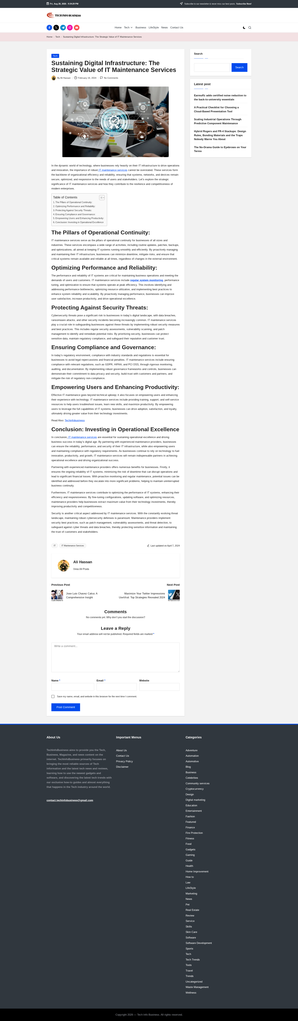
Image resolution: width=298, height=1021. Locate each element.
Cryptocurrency (195, 788)
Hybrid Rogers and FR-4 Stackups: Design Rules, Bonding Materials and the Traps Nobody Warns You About (220, 135)
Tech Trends (193, 959)
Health (189, 865)
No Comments (111, 78)
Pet (188, 904)
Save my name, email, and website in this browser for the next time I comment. (97, 696)
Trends (190, 976)
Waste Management (197, 987)
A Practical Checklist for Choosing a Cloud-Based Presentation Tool (216, 109)
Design (190, 794)
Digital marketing (195, 799)
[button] (81, 569)
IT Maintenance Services (72, 545)
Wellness (191, 992)
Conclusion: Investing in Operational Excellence (79, 222)
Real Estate (192, 910)
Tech (57, 37)
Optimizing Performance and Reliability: (75, 206)
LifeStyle (191, 888)
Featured (191, 821)
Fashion (190, 816)
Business (191, 772)
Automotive (192, 761)
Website (144, 680)
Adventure (191, 750)
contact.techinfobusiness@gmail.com (70, 800)
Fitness (190, 838)
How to (190, 876)
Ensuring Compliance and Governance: (75, 214)
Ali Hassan (82, 562)
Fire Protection (194, 832)
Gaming (190, 854)
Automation (192, 755)
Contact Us (122, 755)
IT (55, 545)
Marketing (191, 893)
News (189, 899)
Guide (189, 860)
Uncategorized (194, 981)
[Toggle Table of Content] (100, 197)
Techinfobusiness (75, 420)
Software (191, 937)
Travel (189, 970)
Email (101, 680)
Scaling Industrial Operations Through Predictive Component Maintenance (217, 121)
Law (188, 882)
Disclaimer (122, 766)
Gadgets (190, 849)
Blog (188, 766)
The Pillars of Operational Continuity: (73, 202)
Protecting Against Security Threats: (73, 210)
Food (188, 843)
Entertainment (194, 810)
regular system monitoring (146, 280)
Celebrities (192, 777)
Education (191, 805)
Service (190, 921)
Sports (189, 948)
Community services (198, 783)
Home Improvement (197, 871)
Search (198, 53)
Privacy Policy (124, 761)
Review (190, 915)
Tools (189, 965)
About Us (121, 750)
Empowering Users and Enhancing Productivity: (79, 218)
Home (49, 37)
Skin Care (191, 932)
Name (55, 680)
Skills (189, 926)
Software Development (199, 943)
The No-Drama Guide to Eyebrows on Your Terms (220, 149)
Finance (190, 827)
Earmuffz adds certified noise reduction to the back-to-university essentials (220, 97)
